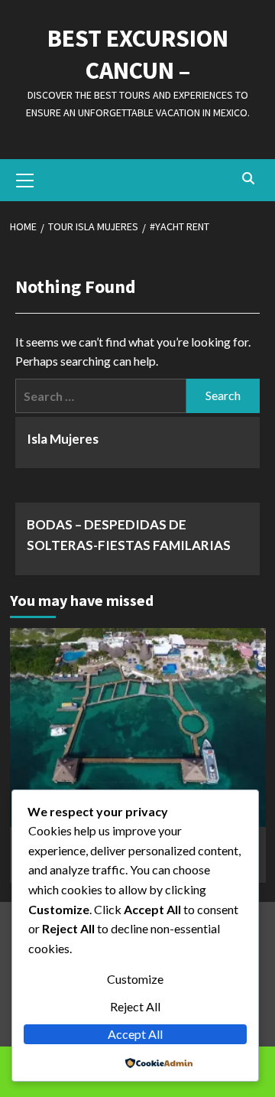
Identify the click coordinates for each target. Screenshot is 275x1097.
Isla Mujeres (63, 439)
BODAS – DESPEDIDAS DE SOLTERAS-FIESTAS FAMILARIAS (129, 534)
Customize (135, 979)
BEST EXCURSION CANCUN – (137, 54)
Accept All (135, 1034)
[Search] (248, 178)
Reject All (135, 1006)
